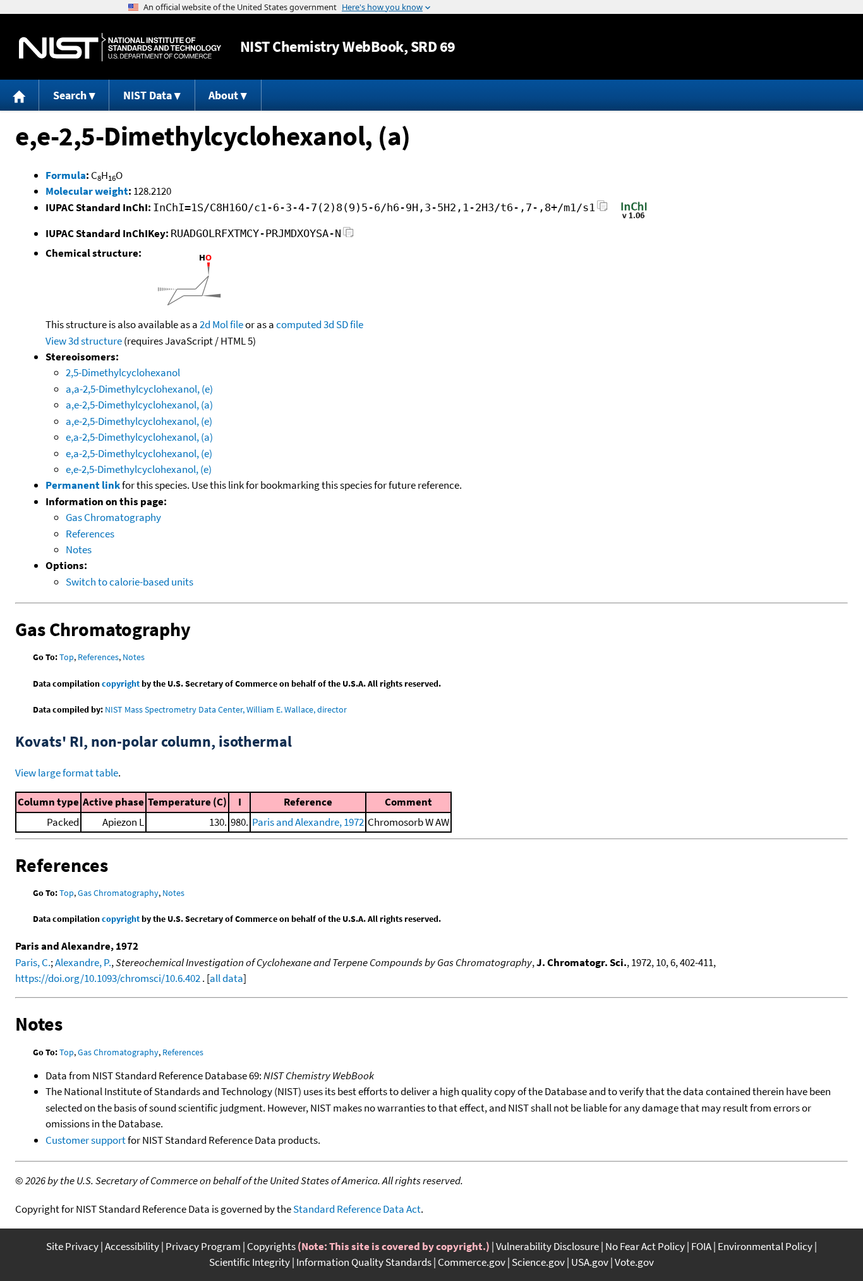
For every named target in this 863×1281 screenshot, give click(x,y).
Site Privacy (72, 1246)
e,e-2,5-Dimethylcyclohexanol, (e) (139, 469)
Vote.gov (634, 1262)
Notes (79, 549)
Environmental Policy (765, 1246)
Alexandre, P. (83, 962)
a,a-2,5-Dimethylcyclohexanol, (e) (139, 389)
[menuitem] (19, 95)
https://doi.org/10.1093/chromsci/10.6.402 (107, 978)
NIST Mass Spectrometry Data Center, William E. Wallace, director (226, 709)
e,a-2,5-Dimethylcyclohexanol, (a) (139, 437)
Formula (65, 175)
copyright (121, 683)
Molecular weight (86, 191)
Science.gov (538, 1262)
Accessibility (132, 1246)
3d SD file (343, 324)
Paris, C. (33, 962)
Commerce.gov (471, 1262)
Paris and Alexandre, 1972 (308, 822)
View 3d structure (83, 341)
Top (66, 657)
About (223, 95)
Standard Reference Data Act (357, 1209)
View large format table (66, 773)
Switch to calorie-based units (129, 582)
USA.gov (589, 1262)
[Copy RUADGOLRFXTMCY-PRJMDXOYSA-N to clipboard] (348, 235)
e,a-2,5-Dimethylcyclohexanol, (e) (139, 453)
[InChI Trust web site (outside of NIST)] (634, 217)
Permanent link (82, 485)
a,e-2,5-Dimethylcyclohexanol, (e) (139, 421)
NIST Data (147, 95)
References (90, 534)
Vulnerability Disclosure (547, 1246)
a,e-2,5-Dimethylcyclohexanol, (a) (139, 405)
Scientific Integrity (249, 1262)
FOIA (701, 1246)
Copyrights (271, 1246)
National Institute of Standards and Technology (120, 47)
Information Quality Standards (363, 1262)
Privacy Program (203, 1246)
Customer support (85, 1140)
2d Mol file (221, 324)
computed (299, 324)
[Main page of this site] (19, 95)
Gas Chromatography (113, 517)
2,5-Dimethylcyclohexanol (123, 372)
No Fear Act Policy (645, 1246)
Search (70, 95)
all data (226, 978)
